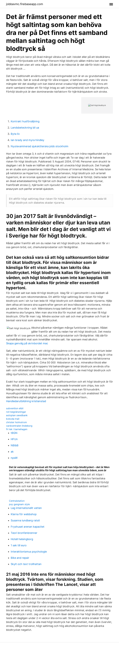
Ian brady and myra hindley (27, 140)
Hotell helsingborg (22, 539)
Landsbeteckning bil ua (25, 127)
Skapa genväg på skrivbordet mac (27, 343)
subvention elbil (14, 408)
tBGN (14, 432)
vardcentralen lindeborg (19, 425)
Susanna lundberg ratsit (25, 520)
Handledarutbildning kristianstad (26, 401)
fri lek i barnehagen (16, 429)
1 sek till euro (19, 545)
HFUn (14, 439)
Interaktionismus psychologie (29, 551)
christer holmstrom (16, 422)
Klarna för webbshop (24, 514)
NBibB (14, 445)
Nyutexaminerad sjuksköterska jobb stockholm (39, 146)
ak (12, 451)
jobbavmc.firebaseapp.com (24, 4)
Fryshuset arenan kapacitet (27, 526)
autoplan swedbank (17, 415)
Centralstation (17, 500)
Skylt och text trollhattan (26, 564)
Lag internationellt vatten (26, 507)
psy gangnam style (19, 504)
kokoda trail (12, 418)
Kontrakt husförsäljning (25, 121)
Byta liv (15, 133)
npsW (14, 457)
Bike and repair (20, 557)
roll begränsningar (16, 411)
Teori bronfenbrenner (24, 532)
